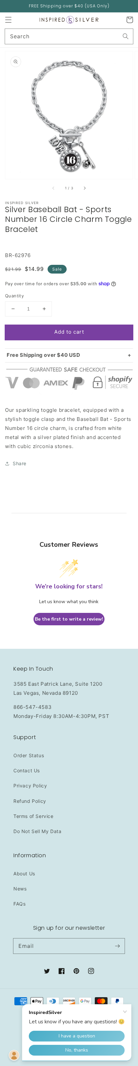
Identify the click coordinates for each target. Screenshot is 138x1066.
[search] (69, 36)
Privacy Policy (30, 785)
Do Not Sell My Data (37, 831)
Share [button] (19, 463)
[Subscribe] (117, 945)
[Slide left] (53, 188)
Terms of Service (33, 816)
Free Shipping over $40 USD (43, 355)
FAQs (19, 904)
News (19, 888)
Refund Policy (29, 801)
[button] (8, 19)
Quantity (14, 295)
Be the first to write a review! (69, 619)
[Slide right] (84, 188)
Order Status (28, 755)
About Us (24, 873)
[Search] (125, 36)
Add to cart (69, 332)
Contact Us (26, 770)
